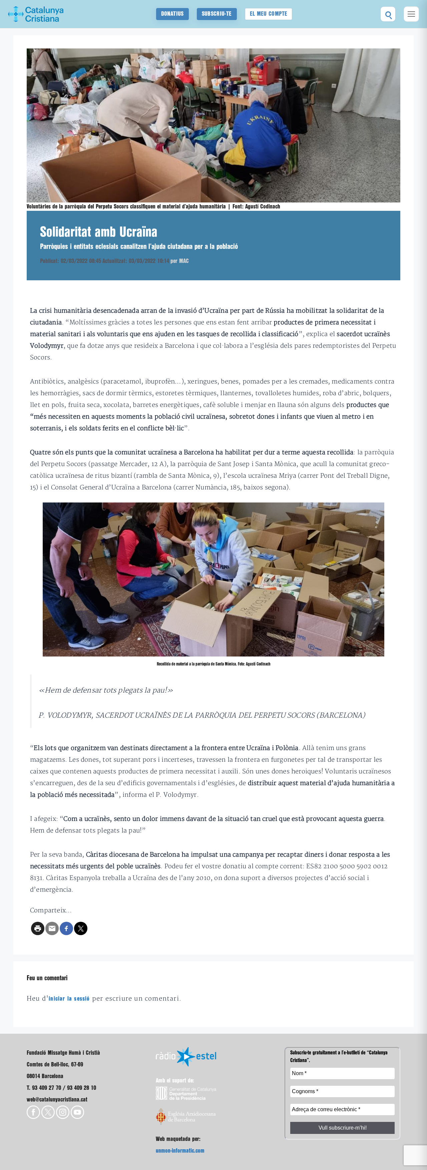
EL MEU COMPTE (269, 13)
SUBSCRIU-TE (217, 13)
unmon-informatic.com (180, 1150)
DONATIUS (172, 13)
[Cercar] (388, 14)
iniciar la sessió (69, 998)
